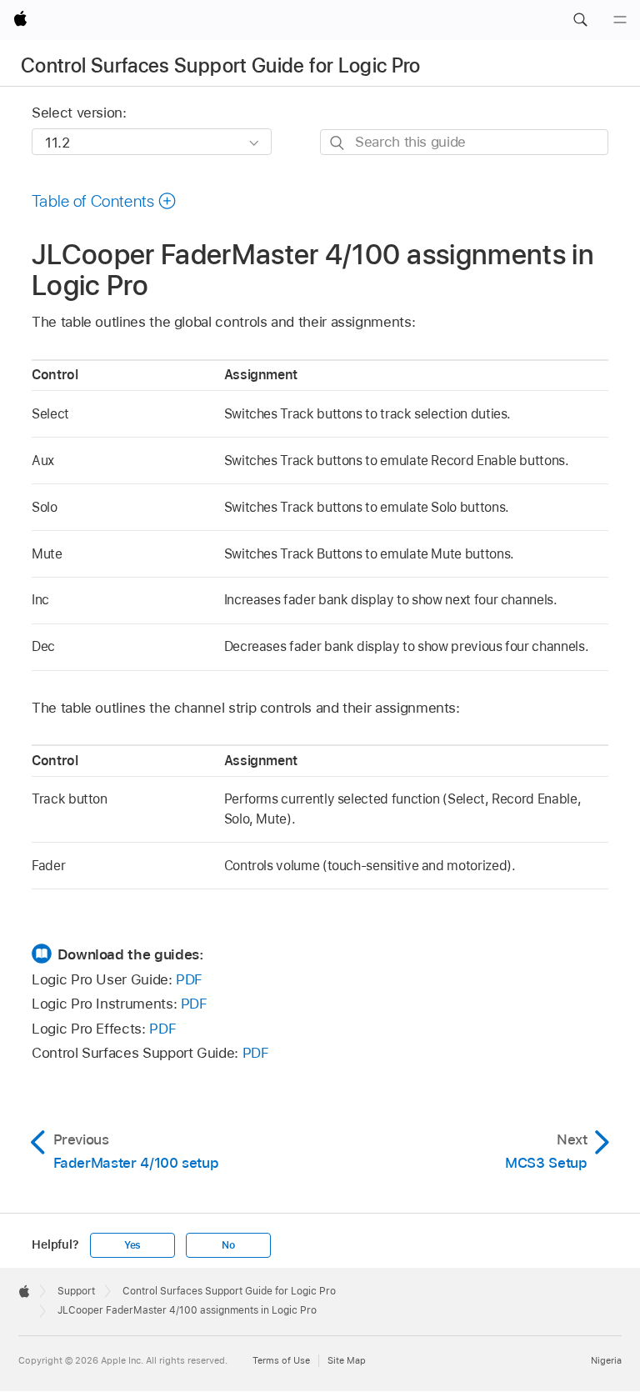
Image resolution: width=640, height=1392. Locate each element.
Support (76, 1291)
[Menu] (620, 20)
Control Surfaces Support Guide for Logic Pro (221, 65)
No (228, 1245)
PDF (189, 979)
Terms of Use (281, 1360)
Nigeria (606, 1360)
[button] (580, 20)
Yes (132, 1245)
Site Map (347, 1360)
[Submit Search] (338, 143)
